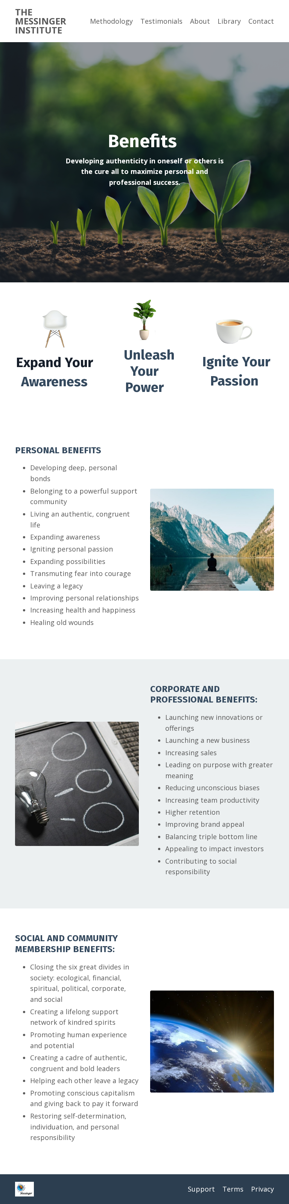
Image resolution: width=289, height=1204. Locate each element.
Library (229, 21)
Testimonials (161, 21)
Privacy (262, 1188)
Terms (232, 1188)
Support (201, 1188)
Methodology (111, 21)
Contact (261, 21)
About (200, 21)
